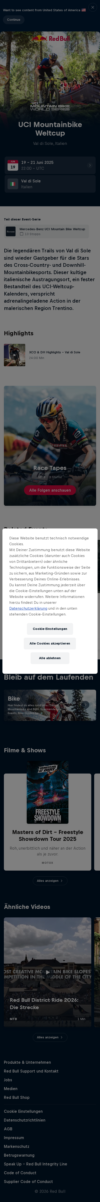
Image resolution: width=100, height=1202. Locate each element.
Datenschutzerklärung (28, 608)
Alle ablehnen (50, 658)
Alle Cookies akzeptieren (50, 643)
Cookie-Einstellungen (50, 629)
